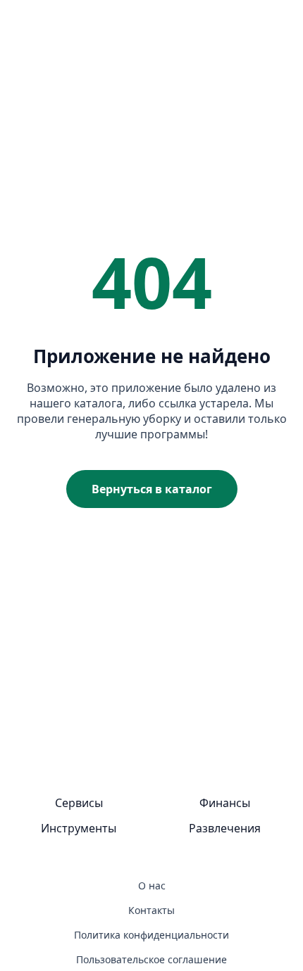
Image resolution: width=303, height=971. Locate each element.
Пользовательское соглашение (151, 959)
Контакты (151, 910)
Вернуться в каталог (152, 489)
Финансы (224, 803)
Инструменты (78, 828)
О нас (152, 885)
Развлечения (225, 828)
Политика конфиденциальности (151, 934)
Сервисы (79, 803)
